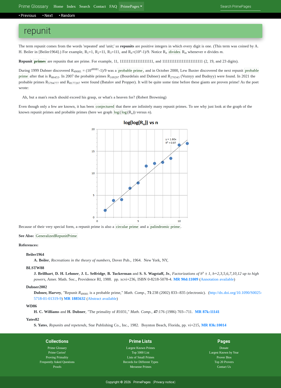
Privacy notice (164, 382)
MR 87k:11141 (207, 311)
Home (58, 6)
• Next (47, 15)
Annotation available (217, 279)
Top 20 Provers (224, 362)
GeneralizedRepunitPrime (56, 236)
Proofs (57, 366)
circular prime (127, 226)
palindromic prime (165, 226)
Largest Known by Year (224, 352)
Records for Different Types (140, 362)
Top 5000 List (140, 352)
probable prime (130, 70)
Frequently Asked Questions (57, 362)
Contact (100, 6)
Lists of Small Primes (140, 357)
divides (174, 52)
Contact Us (224, 366)
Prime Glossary (33, 6)
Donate (224, 348)
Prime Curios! (57, 352)
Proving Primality (57, 357)
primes (40, 61)
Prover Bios (224, 357)
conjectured (105, 106)
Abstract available (102, 298)
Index (71, 6)
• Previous (27, 15)
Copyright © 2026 (118, 382)
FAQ (113, 6)
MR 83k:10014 (213, 325)
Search (84, 6)
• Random (67, 15)
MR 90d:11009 (185, 279)
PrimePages (142, 382)
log (116, 112)
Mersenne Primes (140, 366)
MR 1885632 (74, 298)
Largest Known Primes (140, 348)
